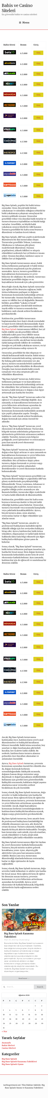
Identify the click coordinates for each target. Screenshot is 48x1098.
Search (40, 987)
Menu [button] (25, 22)
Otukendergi (24, 940)
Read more (23, 978)
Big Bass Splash (9, 329)
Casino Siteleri (9, 1048)
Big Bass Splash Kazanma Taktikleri (19, 1061)
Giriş (38, 53)
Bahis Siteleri (8, 1045)
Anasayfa (6, 1043)
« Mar (4, 1031)
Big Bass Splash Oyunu (12, 1064)
